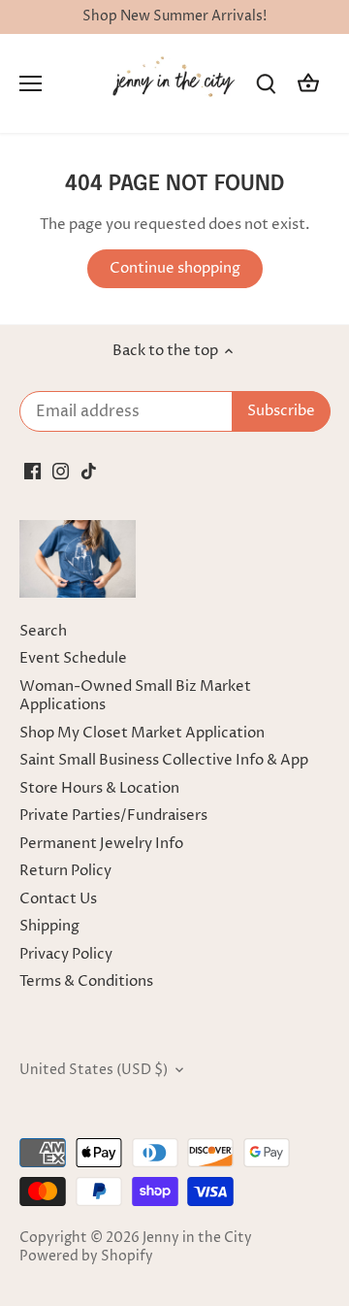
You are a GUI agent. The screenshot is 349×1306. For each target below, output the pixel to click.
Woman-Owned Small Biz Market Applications (135, 696)
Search (43, 631)
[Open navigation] (30, 83)
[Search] (265, 84)
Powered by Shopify (86, 1256)
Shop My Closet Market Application (142, 733)
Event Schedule (73, 658)
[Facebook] (32, 470)
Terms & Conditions (86, 981)
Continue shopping (175, 268)
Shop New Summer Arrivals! (174, 16)
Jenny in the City (197, 1238)
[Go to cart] (308, 84)
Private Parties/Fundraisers (113, 815)
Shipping (49, 926)
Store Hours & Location (99, 788)
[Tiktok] (88, 470)
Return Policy (65, 871)
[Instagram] (60, 470)
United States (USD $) (93, 1070)
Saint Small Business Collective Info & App (163, 760)
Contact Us (58, 899)
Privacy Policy (65, 954)
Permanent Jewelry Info (101, 843)
